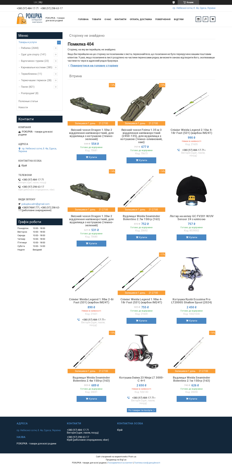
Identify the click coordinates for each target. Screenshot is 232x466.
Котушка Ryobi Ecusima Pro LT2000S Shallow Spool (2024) (191, 301)
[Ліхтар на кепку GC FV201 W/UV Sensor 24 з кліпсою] (191, 190)
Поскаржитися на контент (120, 463)
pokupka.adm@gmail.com (36, 204)
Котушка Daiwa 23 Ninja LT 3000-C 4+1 (141, 379)
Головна (83, 19)
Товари (96, 19)
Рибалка (26, 48)
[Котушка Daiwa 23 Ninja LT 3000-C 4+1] (141, 352)
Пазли (24, 86)
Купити (93, 157)
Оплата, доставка (141, 19)
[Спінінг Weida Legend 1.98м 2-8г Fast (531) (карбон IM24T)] (91, 273)
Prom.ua (132, 456)
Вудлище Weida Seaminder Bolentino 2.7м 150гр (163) (141, 218)
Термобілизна (29, 73)
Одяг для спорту (30, 54)
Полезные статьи (28, 101)
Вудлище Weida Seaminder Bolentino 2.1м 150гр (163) (191, 379)
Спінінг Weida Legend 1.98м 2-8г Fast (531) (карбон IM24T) (91, 301)
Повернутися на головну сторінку (94, 65)
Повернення (163, 19)
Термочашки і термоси (33, 80)
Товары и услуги (28, 42)
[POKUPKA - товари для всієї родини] (29, 19)
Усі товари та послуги (140, 410)
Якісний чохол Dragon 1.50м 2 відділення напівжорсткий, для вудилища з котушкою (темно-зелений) (91, 134)
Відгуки (179, 19)
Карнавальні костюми (33, 67)
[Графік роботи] (198, 19)
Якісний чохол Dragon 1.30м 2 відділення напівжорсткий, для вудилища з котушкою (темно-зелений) (91, 221)
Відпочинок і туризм (32, 61)
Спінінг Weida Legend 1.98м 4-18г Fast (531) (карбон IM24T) (141, 301)
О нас (107, 19)
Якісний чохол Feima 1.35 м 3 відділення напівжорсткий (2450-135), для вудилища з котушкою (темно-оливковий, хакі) (141, 136)
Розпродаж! (27, 93)
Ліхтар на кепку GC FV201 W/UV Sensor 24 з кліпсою (191, 218)
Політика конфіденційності (147, 463)
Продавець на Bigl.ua (116, 460)
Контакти (120, 19)
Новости (23, 107)
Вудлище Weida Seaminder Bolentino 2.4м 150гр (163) (91, 379)
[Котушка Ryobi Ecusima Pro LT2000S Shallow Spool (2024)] (191, 273)
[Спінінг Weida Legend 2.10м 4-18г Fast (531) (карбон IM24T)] (191, 104)
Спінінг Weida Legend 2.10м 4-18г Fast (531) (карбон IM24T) (191, 131)
